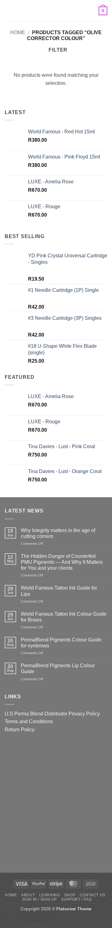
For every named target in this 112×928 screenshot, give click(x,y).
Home (17, 32)
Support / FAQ (76, 899)
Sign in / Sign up (39, 899)
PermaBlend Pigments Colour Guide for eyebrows (61, 642)
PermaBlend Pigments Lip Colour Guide (58, 668)
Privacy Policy (84, 713)
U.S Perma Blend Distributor (36, 713)
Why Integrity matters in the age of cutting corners (58, 533)
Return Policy (20, 729)
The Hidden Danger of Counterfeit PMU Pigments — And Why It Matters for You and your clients (62, 562)
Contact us (92, 895)
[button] (8, 10)
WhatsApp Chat (36, 920)
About (28, 895)
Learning (49, 895)
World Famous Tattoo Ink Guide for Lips (59, 590)
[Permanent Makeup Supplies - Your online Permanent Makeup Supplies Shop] (56, 11)
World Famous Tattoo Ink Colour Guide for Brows (63, 616)
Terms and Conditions (29, 721)
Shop (69, 895)
